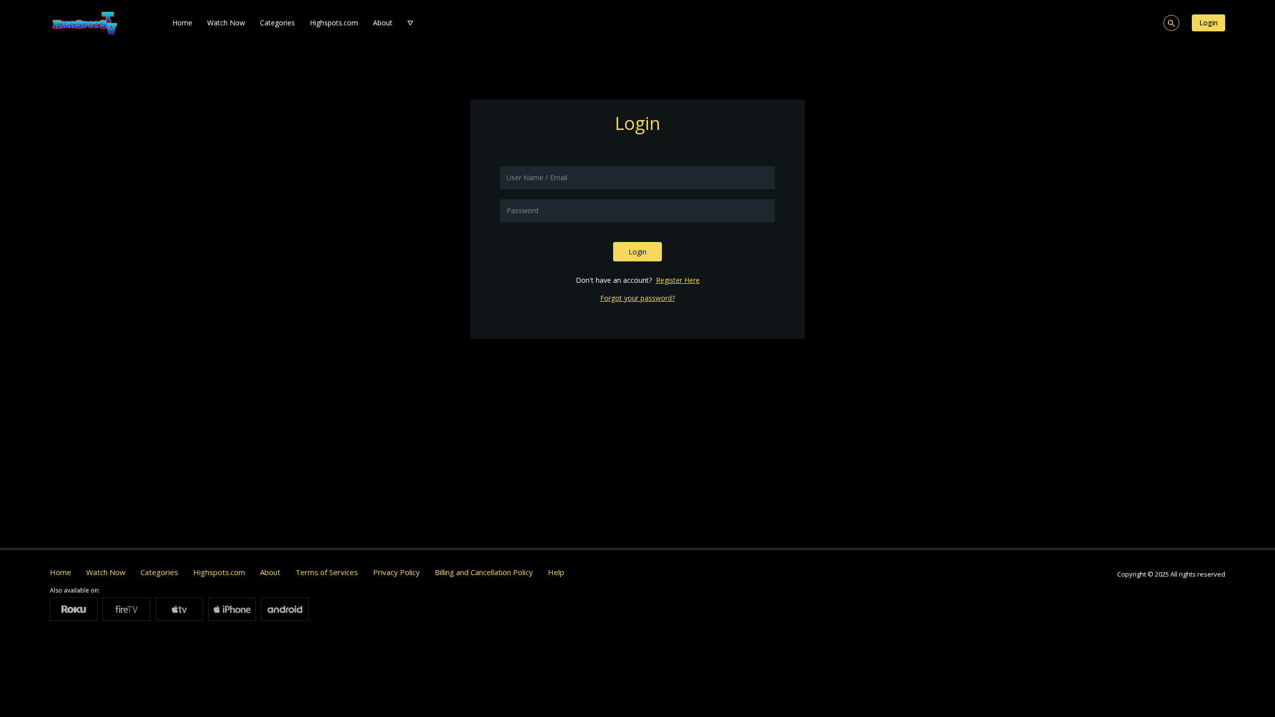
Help (556, 572)
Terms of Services (326, 572)
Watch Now (226, 22)
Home (182, 22)
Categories (277, 22)
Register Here (678, 280)
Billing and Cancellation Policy (484, 572)
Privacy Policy (396, 572)
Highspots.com (334, 22)
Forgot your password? (637, 298)
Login (1208, 22)
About (382, 22)
